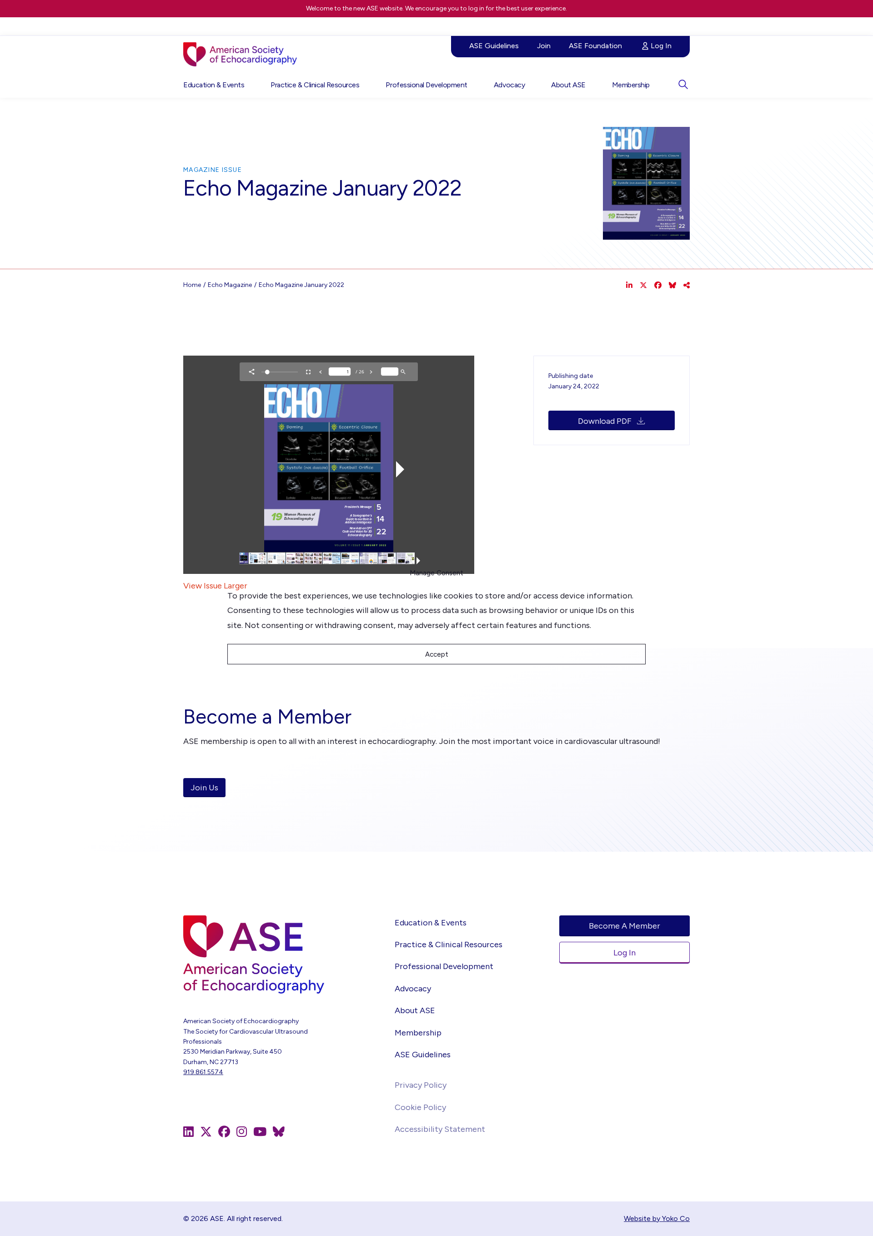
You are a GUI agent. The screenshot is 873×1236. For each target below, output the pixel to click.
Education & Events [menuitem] (213, 84)
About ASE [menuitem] (568, 84)
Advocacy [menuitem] (509, 84)
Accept (436, 654)
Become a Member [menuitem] (624, 926)
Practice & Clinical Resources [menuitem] (315, 84)
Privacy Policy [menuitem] (421, 1085)
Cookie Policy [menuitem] (420, 1107)
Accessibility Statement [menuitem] (440, 1129)
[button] (683, 84)
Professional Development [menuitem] (426, 84)
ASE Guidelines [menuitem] (494, 45)
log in (476, 8)
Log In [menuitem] (661, 45)
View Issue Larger (215, 586)
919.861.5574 (203, 1072)
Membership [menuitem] (631, 84)
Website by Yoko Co (657, 1218)
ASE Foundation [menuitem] (595, 45)
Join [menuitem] (544, 45)
